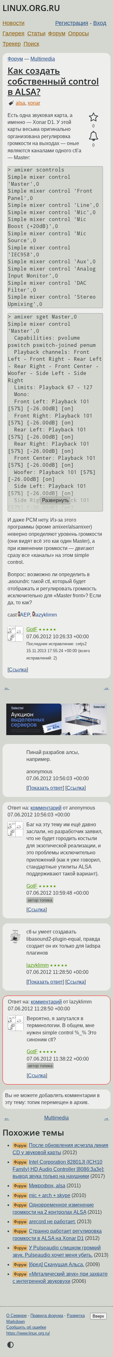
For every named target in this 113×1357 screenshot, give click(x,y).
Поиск (31, 44)
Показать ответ (45, 788)
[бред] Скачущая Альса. (56, 1264)
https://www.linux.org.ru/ (28, 1333)
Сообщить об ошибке (26, 1327)
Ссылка (18, 669)
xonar (34, 103)
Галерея (13, 33)
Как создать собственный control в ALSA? (53, 80)
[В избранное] (93, 117)
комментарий (46, 807)
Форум (56, 33)
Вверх (98, 1316)
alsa (20, 103)
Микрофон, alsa (47, 1185)
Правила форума (46, 1315)
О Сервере (16, 1315)
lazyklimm (46, 614)
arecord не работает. (52, 1221)
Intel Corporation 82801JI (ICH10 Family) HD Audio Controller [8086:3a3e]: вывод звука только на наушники (58, 1169)
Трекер (12, 44)
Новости (13, 23)
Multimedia (42, 58)
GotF (31, 629)
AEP (25, 614)
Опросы (78, 33)
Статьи (36, 33)
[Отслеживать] (93, 136)
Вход (99, 23)
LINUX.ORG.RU (31, 8)
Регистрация (71, 23)
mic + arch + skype (49, 1195)
